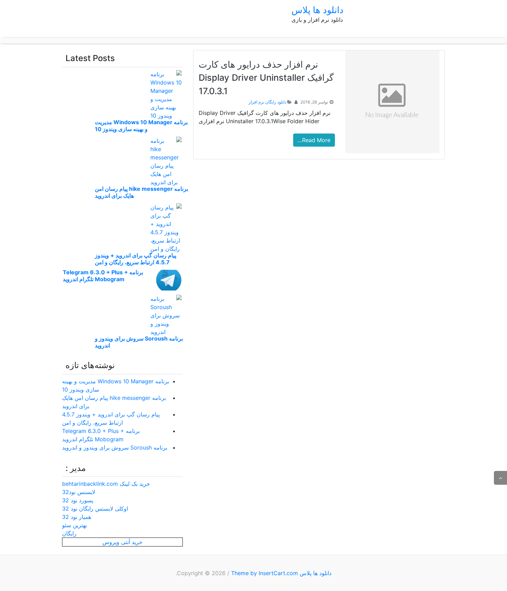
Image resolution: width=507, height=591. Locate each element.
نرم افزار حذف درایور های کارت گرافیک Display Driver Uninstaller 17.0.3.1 (266, 77)
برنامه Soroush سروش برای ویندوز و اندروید (114, 447)
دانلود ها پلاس (317, 9)
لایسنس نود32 (78, 492)
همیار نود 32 (76, 516)
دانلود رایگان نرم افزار (267, 102)
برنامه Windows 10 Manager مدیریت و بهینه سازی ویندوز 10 (141, 125)
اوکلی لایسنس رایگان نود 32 (95, 508)
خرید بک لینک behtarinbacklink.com (106, 483)
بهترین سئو (74, 525)
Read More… (314, 140)
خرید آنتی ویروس (122, 542)
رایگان (69, 533)
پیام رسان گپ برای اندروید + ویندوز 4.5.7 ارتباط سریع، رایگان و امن (135, 259)
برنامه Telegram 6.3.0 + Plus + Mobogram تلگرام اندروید (103, 276)
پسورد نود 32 (77, 500)
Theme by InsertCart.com (264, 573)
